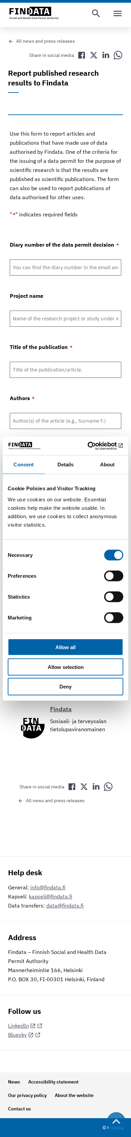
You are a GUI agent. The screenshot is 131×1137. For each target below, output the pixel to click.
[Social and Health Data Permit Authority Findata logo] (34, 13)
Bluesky (17, 1034)
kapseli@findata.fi (50, 896)
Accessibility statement (53, 1082)
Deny (65, 686)
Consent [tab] (23, 464)
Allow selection (66, 667)
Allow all (65, 647)
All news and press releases (45, 41)
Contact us (19, 1109)
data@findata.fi (65, 905)
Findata (61, 709)
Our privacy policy (27, 1095)
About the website (74, 1095)
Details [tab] (65, 464)
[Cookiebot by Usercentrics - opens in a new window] (94, 445)
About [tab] (107, 464)
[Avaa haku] (96, 13)
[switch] (113, 575)
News (14, 1082)
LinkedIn (18, 1025)
